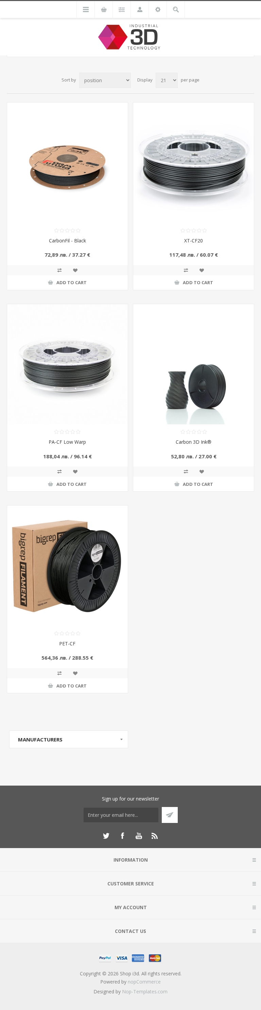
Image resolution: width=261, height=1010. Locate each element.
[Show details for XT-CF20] (193, 163)
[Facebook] (122, 835)
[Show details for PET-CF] (67, 566)
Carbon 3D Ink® (193, 442)
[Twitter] (106, 835)
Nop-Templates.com (145, 991)
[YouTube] (138, 835)
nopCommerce (144, 981)
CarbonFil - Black (67, 240)
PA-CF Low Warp (67, 442)
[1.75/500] (67, 163)
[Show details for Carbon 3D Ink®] (193, 364)
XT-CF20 (193, 240)
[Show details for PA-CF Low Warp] (67, 364)
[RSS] (155, 835)
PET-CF (67, 643)
